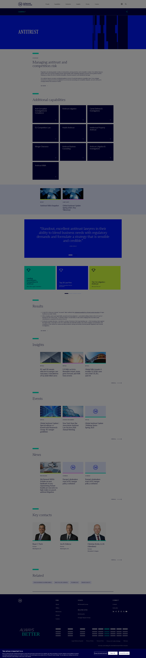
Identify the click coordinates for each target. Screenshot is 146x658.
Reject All (112, 653)
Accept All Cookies (124, 653)
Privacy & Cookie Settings (100, 653)
